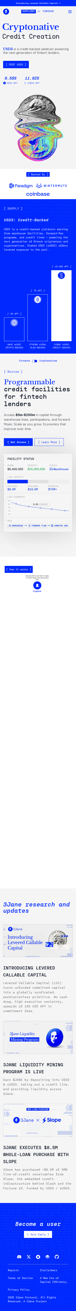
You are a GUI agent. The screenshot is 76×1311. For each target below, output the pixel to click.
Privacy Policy (19, 1289)
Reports (13, 1270)
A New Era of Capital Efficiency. (54, 1279)
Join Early (38, 1234)
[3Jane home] (6, 12)
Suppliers (28, 11)
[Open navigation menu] (70, 12)
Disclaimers (48, 1270)
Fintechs (48, 11)
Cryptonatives (48, 361)
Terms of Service (20, 1278)
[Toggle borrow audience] (34, 361)
